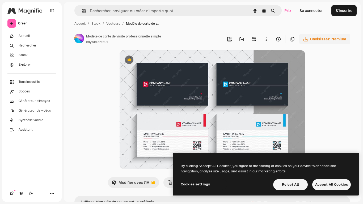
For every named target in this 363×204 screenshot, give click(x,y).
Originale (154, 60)
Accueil (80, 24)
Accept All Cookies (331, 184)
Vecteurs (113, 24)
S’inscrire (344, 10)
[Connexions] (11, 193)
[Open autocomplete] (82, 11)
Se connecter (311, 10)
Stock (95, 24)
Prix (288, 10)
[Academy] (21, 193)
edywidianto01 (97, 42)
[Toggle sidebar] (52, 10)
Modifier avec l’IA (130, 184)
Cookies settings (195, 184)
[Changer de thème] (31, 193)
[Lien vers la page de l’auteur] (79, 39)
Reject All (290, 184)
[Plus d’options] (266, 39)
